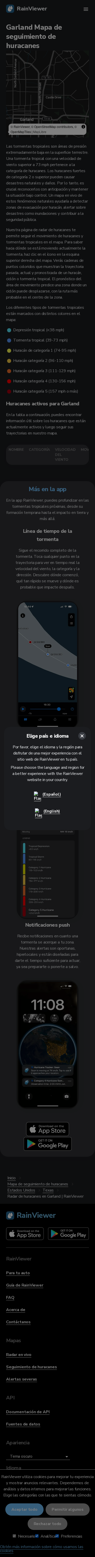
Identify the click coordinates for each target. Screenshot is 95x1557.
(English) (51, 811)
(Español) (51, 794)
